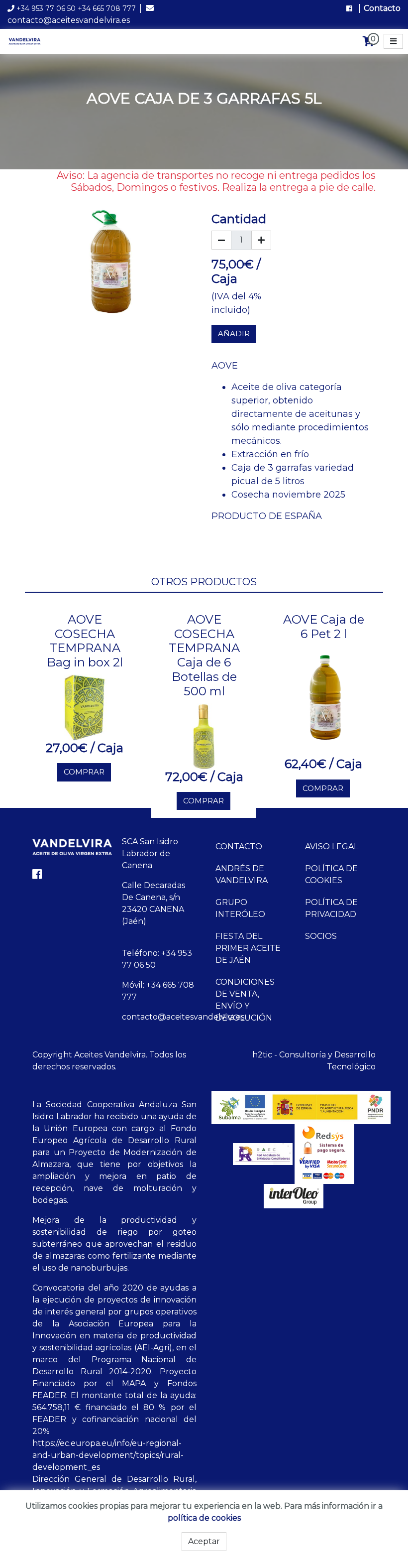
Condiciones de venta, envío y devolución (245, 1000)
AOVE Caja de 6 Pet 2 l (323, 626)
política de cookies (204, 1518)
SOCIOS (321, 936)
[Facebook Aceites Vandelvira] (350, 8)
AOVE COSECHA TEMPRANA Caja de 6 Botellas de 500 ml (204, 655)
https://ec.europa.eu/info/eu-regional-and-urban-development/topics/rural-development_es (108, 1455)
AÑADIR (234, 333)
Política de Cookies (331, 874)
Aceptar (204, 1541)
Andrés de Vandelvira (241, 874)
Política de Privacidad (331, 908)
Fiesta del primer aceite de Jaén (248, 948)
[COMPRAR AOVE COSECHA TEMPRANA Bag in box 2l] (84, 706)
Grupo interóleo (240, 908)
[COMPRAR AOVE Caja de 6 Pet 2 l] (323, 700)
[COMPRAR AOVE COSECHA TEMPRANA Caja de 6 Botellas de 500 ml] (204, 735)
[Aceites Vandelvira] (25, 40)
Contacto (382, 8)
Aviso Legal (331, 846)
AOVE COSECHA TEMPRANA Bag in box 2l (85, 640)
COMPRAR (84, 772)
